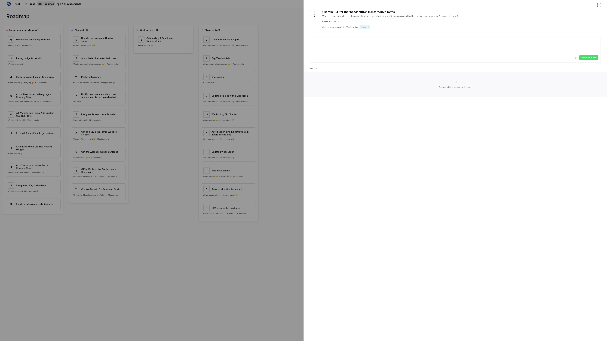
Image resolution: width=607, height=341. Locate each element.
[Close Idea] (599, 5)
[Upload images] (575, 57)
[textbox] (455, 45)
